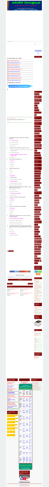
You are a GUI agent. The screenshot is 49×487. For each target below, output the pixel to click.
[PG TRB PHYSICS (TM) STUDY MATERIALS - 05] (9, 290)
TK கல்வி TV (35, 339)
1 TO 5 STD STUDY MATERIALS (35, 389)
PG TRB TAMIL (37, 180)
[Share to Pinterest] (26, 271)
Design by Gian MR (22, 485)
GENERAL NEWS (37, 126)
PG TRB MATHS (37, 175)
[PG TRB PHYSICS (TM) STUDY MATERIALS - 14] (9, 294)
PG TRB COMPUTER (37, 165)
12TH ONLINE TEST (37, 100)
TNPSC (35, 346)
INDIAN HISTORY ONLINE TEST (37, 145)
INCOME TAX (37, 133)
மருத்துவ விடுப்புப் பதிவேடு (37, 312)
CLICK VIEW (30, 399)
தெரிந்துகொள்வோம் (38, 244)
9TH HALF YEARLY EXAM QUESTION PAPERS (12, 425)
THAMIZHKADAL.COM (24, 460)
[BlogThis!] (27, 271)
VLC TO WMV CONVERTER (38, 292)
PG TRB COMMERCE (37, 162)
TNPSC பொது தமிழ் (38, 209)
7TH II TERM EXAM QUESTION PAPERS (11, 432)
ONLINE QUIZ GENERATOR (38, 287)
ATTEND (27, 400)
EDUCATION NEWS (38, 120)
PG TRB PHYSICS (11, 251)
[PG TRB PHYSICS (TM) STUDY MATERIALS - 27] (22, 290)
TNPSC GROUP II (37, 207)
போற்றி (36, 256)
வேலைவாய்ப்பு (37, 260)
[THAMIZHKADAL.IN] (24, 5)
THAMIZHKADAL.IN (27, 460)
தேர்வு (36, 246)
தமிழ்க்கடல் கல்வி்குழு (38, 238)
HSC (35, 344)
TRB (34, 350)
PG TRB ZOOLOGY (38, 182)
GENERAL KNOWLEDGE (37, 123)
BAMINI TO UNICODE (37, 300)
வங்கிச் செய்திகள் (37, 258)
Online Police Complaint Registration (37, 334)
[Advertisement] (24, 18)
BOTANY (36, 107)
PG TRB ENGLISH (37, 171)
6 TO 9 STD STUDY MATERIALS (35, 387)
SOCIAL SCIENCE (37, 187)
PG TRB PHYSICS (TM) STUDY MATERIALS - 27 (28, 289)
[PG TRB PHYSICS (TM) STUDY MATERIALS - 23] (22, 294)
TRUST (27, 453)
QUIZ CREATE (36, 294)
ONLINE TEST (36, 341)
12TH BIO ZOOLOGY (36, 97)
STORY (36, 189)
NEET (36, 150)
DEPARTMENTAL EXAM (37, 118)
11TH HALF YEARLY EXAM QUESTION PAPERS (12, 419)
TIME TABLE (37, 202)
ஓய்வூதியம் (36, 229)
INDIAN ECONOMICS (37, 136)
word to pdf (36, 283)
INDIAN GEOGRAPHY (37, 140)
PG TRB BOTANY (37, 155)
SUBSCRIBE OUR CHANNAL (25, 465)
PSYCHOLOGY (37, 185)
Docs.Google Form (37, 290)
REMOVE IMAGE (36, 280)
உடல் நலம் (36, 224)
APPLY (36, 105)
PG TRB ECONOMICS (37, 168)
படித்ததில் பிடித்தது (37, 249)
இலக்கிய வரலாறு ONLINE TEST (37, 222)
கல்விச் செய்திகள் (37, 236)
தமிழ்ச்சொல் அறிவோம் (36, 242)
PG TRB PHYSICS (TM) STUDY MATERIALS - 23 (28, 293)
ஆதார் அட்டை (37, 216)
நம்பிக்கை (39, 246)
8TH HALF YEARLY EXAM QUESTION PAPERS (12, 428)
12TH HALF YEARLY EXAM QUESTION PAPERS (12, 416)
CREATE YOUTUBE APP (37, 285)
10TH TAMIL (37, 94)
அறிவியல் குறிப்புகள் (37, 214)
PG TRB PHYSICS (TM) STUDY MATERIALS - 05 (15, 289)
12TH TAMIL (37, 103)
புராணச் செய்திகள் (37, 251)
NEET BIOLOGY (37, 152)
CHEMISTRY (37, 110)
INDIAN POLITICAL (38, 148)
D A (35, 114)
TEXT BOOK (37, 200)
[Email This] (29, 271)
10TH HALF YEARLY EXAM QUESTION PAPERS (12, 422)
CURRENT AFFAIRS (38, 112)
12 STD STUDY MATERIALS (35, 382)
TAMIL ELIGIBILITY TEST (38, 193)
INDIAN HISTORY (37, 142)
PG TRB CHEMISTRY (37, 158)
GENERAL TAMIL (37, 128)
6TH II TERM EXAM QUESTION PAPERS (11, 435)
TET (34, 348)
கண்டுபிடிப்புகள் (37, 231)
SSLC (35, 343)
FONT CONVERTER (36, 298)
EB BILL (35, 332)
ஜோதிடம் (36, 263)
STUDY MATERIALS (30, 460)
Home (35, 337)
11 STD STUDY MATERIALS (35, 383)
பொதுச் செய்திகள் (37, 253)
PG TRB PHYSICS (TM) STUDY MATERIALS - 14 (15, 293)
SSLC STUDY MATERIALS (34, 385)
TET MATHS (37, 195)
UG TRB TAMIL (37, 211)
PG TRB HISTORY (37, 173)
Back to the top (27, 485)
